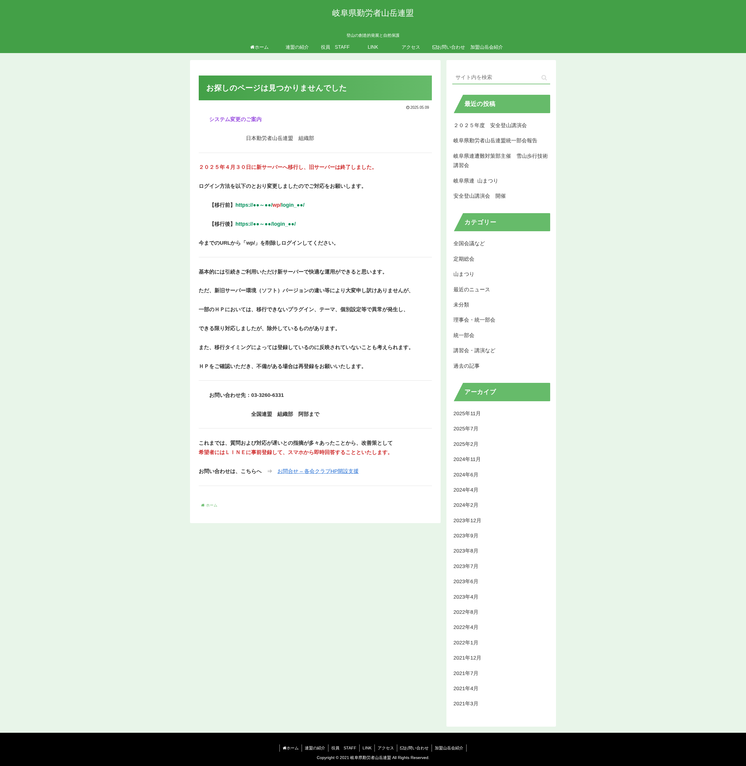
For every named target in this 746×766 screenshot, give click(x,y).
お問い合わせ (416, 748)
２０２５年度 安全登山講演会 (490, 125)
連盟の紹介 (315, 748)
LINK (367, 748)
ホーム (292, 748)
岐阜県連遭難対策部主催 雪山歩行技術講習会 (500, 160)
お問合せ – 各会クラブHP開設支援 (318, 471)
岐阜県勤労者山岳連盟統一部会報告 (495, 140)
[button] (544, 77)
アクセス (386, 748)
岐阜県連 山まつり (475, 181)
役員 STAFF (343, 748)
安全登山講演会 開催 (479, 196)
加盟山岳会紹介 (449, 748)
